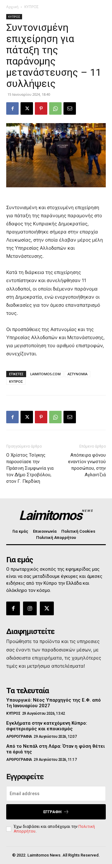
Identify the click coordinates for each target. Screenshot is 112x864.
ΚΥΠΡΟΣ (31, 6)
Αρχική (12, 6)
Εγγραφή (52, 811)
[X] (27, 108)
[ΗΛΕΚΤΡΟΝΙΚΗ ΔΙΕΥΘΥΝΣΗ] (69, 108)
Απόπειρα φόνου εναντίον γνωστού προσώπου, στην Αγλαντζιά (87, 465)
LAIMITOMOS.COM (45, 374)
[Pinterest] (41, 108)
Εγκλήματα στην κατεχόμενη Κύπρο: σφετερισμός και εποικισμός (46, 726)
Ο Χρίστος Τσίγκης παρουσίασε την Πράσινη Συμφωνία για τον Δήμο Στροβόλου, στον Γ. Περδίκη (30, 468)
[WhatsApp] (55, 108)
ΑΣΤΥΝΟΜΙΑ (77, 374)
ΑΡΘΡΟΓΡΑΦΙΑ (19, 736)
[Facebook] (12, 108)
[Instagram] (30, 608)
